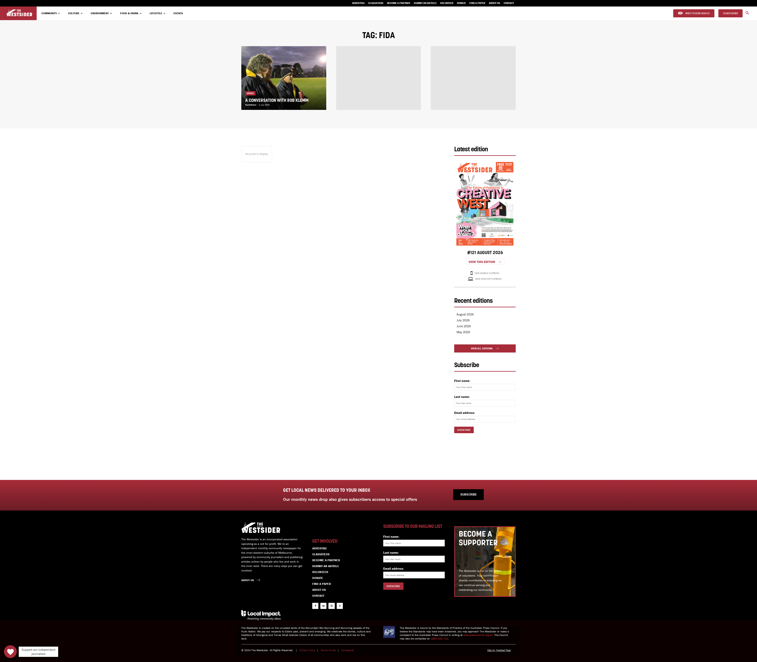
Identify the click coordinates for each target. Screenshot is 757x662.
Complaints (347, 650)
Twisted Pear (503, 650)
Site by (491, 650)
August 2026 (465, 314)
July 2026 (463, 320)
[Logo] (19, 12)
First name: (462, 381)
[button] (747, 13)
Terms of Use (328, 650)
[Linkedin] (323, 606)
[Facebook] (315, 606)
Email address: (464, 413)
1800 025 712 (439, 638)
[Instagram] (331, 606)
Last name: (462, 397)
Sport (250, 93)
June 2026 (464, 326)
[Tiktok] (340, 606)
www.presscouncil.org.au (478, 635)
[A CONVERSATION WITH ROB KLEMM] (283, 78)
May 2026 (463, 332)
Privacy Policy (307, 650)
